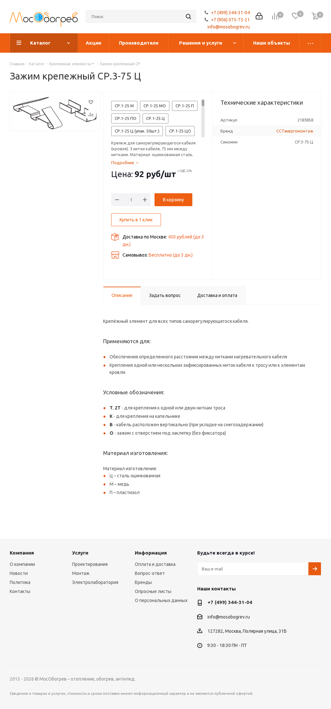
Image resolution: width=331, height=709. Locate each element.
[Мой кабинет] (259, 16)
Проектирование (90, 564)
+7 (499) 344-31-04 (230, 12)
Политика (20, 582)
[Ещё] (310, 43)
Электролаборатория (95, 582)
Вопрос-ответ (150, 573)
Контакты (20, 591)
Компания (22, 553)
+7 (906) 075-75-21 (230, 19)
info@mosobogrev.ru (229, 26)
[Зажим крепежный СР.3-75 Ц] (55, 111)
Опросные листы (153, 591)
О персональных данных (161, 600)
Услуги (80, 553)
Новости (19, 573)
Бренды (143, 582)
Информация (151, 553)
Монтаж (81, 573)
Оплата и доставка (155, 564)
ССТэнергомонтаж (294, 131)
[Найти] (188, 16)
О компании (22, 564)
